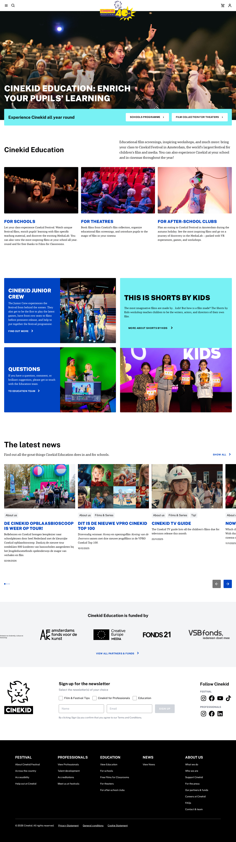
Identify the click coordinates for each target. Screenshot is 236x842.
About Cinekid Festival (27, 764)
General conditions (93, 825)
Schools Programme (145, 117)
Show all (219, 454)
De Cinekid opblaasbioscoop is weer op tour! (39, 526)
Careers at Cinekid (195, 796)
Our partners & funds (196, 790)
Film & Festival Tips (77, 698)
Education (144, 698)
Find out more (18, 331)
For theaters (107, 783)
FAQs (188, 802)
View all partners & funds (115, 653)
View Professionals (68, 764)
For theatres (97, 221)
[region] (118, 526)
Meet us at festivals (68, 783)
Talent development (69, 770)
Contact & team (194, 809)
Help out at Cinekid (25, 783)
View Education (108, 764)
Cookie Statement (118, 825)
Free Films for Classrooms (114, 777)
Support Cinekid (194, 777)
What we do (191, 764)
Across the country (25, 770)
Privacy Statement (68, 825)
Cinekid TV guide (171, 523)
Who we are (191, 770)
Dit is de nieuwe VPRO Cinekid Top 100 (112, 526)
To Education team (21, 391)
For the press (192, 783)
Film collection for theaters (197, 117)
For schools (19, 221)
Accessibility (22, 777)
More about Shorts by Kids (148, 328)
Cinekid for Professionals (114, 698)
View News (149, 764)
